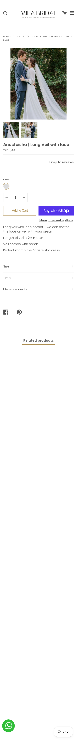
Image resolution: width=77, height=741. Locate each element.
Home (7, 36)
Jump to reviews (61, 162)
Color (6, 179)
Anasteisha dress (46, 250)
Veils (20, 36)
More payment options (56, 220)
